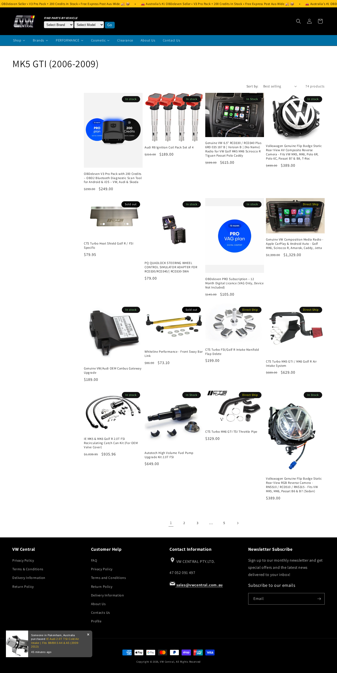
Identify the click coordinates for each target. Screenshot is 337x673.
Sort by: (252, 86)
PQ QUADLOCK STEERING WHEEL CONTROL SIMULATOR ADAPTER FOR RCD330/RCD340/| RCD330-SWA (171, 267)
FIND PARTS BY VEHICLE (61, 18)
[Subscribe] (319, 599)
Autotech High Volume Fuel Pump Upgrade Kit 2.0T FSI (169, 455)
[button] (298, 21)
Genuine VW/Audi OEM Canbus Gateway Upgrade (112, 371)
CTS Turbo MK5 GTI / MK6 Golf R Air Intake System (291, 364)
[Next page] (237, 523)
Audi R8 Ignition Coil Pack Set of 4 (169, 147)
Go (109, 24)
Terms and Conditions (108, 577)
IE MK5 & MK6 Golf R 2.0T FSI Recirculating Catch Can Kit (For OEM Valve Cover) (111, 443)
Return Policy (23, 586)
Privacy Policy (23, 560)
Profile (96, 621)
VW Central (167, 661)
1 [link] (171, 522)
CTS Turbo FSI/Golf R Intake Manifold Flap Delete (232, 352)
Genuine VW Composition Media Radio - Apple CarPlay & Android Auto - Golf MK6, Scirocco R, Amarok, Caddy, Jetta (294, 244)
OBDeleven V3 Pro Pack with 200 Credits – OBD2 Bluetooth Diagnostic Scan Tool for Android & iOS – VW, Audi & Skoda (113, 178)
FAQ (94, 560)
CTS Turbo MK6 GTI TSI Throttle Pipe (231, 432)
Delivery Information (28, 577)
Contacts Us (100, 612)
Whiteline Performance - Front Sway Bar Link (174, 354)
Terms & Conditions (27, 569)
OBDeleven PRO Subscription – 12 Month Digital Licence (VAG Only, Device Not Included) (234, 283)
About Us (98, 604)
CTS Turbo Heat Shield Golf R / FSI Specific (108, 246)
